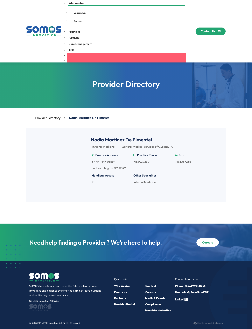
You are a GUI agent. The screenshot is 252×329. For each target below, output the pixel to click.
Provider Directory (48, 118)
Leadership (80, 12)
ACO (71, 50)
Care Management (80, 44)
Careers (78, 21)
